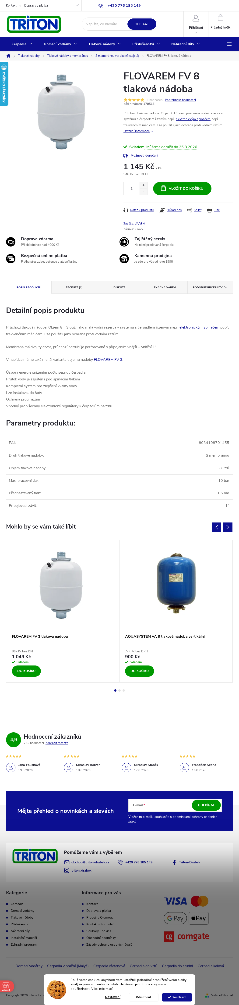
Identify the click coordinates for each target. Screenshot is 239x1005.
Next (227, 527)
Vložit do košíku (186, 188)
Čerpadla (17, 904)
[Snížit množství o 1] (143, 192)
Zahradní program (24, 945)
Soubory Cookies (98, 931)
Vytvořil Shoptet (222, 995)
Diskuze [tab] (119, 287)
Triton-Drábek (189, 862)
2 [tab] (119, 690)
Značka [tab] (165, 287)
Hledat (141, 24)
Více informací (101, 989)
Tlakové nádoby (22, 917)
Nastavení (112, 997)
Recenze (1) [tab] (74, 287)
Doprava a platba (36, 6)
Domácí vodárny (22, 911)
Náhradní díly (20, 931)
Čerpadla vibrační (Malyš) (68, 966)
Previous (216, 527)
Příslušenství (20, 924)
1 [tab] (115, 690)
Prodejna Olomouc (99, 917)
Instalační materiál (24, 938)
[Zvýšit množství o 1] (143, 185)
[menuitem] (22, 44)
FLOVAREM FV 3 (108, 359)
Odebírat (206, 805)
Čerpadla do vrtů (143, 966)
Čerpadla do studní (177, 966)
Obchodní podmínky (101, 938)
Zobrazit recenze (57, 743)
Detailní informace (136, 131)
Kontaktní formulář (100, 924)
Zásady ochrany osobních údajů (109, 944)
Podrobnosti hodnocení (180, 100)
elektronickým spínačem (193, 119)
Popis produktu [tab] (29, 287)
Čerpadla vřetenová (109, 966)
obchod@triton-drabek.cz (90, 862)
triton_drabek (81, 870)
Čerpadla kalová (211, 966)
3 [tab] (124, 690)
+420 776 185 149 (138, 862)
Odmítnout (143, 997)
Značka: (134, 224)
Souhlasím (179, 997)
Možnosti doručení (144, 155)
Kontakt (11, 6)
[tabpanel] (63, 611)
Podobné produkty (207, 287)
